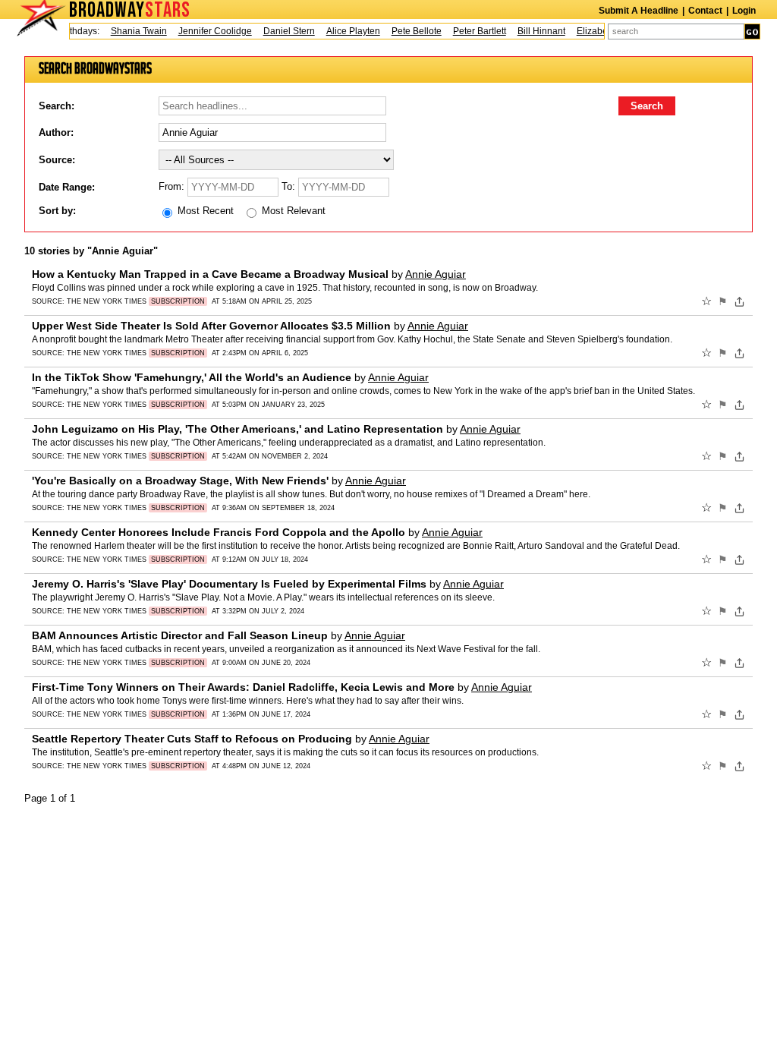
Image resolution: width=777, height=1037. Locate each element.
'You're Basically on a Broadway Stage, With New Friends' (180, 480)
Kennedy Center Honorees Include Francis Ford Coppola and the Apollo (218, 532)
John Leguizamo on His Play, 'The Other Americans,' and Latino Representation (237, 429)
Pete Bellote (408, 31)
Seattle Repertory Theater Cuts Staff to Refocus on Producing (192, 739)
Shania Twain (130, 31)
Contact (705, 10)
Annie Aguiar (435, 274)
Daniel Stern (281, 31)
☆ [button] (706, 301)
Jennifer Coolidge (207, 31)
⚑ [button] (723, 301)
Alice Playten (345, 31)
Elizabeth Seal (598, 31)
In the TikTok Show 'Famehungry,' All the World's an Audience (191, 377)
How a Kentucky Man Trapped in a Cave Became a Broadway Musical (210, 274)
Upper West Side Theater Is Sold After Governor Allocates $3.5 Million (211, 326)
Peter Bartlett (471, 31)
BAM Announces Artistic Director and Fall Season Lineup (180, 635)
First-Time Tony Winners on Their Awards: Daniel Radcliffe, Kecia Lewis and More (243, 687)
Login (744, 10)
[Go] (752, 31)
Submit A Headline (638, 10)
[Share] (739, 301)
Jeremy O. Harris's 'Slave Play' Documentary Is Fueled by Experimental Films (229, 584)
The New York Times (136, 301)
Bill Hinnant (533, 31)
